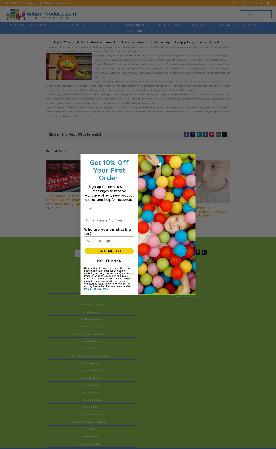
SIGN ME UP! (109, 251)
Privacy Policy (91, 289)
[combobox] (89, 220)
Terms (104, 289)
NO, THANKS (109, 261)
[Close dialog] (191, 159)
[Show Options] (131, 241)
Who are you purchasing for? (107, 231)
